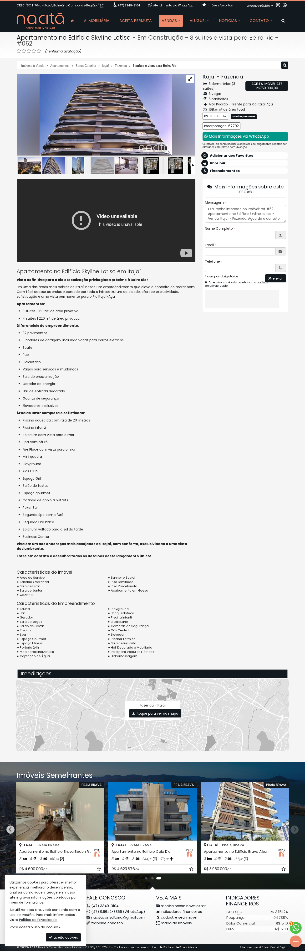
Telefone (212, 261)
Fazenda (232, 76)
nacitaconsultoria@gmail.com (118, 917)
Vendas (169, 20)
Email (209, 245)
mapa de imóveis (176, 922)
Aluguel (198, 20)
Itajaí (209, 76)
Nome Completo (219, 228)
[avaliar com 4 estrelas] (34, 51)
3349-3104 (129, 5)
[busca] (283, 21)
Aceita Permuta (135, 20)
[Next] (294, 830)
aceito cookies (65, 937)
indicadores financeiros (181, 911)
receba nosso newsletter (183, 905)
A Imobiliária (96, 20)
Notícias (228, 20)
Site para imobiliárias (254, 947)
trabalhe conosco (107, 922)
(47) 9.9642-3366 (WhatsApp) (118, 911)
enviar (278, 278)
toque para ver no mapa (157, 713)
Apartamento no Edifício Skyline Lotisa (74, 37)
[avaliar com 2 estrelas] (24, 51)
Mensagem (214, 202)
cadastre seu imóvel (179, 917)
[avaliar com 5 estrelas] (39, 51)
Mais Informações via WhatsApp (238, 136)
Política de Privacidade (180, 947)
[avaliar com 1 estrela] (19, 51)
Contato (259, 20)
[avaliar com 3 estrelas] (29, 51)
